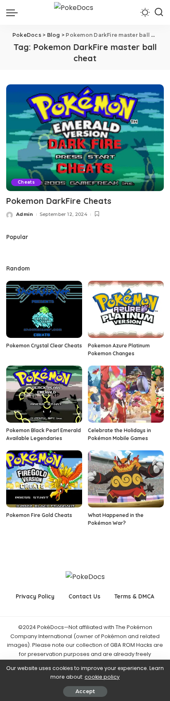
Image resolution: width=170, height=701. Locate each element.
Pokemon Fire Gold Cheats (39, 515)
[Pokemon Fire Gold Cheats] (44, 478)
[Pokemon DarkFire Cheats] (85, 137)
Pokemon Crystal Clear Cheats (44, 345)
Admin (24, 214)
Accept (85, 691)
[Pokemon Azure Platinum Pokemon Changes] (126, 309)
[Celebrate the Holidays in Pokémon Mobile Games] (126, 394)
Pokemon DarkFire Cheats (58, 201)
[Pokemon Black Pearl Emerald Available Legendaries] (44, 394)
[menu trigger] (14, 12)
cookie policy (102, 676)
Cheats (26, 182)
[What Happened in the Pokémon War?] (126, 478)
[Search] (159, 12)
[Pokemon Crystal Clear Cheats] (44, 309)
